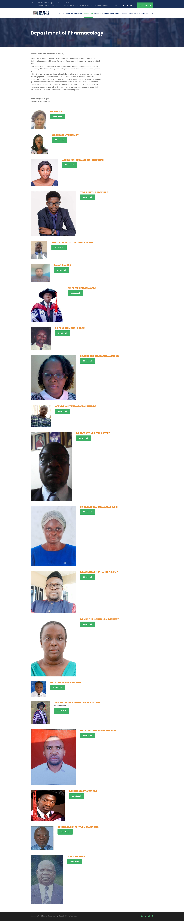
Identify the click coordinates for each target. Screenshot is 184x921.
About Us (69, 13)
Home (61, 13)
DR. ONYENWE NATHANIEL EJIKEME (99, 572)
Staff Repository (56, 5)
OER (116, 5)
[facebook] (120, 5)
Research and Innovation (104, 13)
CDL (111, 5)
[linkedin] (123, 5)
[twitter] (127, 5)
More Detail (57, 116)
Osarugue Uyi (58, 111)
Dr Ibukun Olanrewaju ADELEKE (98, 507)
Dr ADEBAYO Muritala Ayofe (93, 433)
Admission (78, 13)
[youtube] (131, 5)
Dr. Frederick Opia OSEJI (82, 288)
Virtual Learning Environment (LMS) (76, 5)
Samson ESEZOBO (77, 856)
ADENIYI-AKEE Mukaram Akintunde (75, 406)
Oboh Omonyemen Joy (65, 135)
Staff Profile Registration (99, 5)
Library (117, 13)
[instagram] (134, 5)
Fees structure (145, 5)
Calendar (145, 13)
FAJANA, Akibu (62, 265)
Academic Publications (131, 13)
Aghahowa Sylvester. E (83, 791)
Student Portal (43, 5)
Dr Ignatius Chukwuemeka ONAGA (78, 826)
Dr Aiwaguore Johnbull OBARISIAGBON (77, 702)
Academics (88, 13)
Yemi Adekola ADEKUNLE (94, 192)
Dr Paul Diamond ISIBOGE (70, 328)
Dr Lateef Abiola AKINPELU (65, 682)
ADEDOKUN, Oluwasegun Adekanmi (83, 160)
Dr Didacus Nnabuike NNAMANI (98, 730)
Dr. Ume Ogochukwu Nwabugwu (100, 356)
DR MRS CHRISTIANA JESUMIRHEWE (99, 619)
